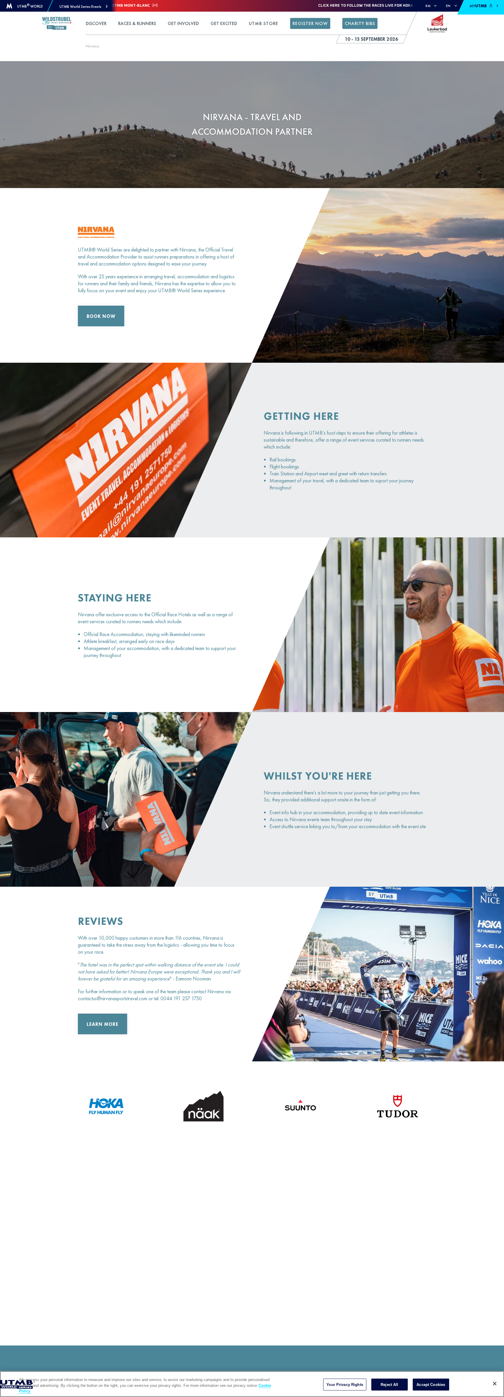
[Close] (494, 1383)
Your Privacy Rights (344, 1384)
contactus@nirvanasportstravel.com (112, 998)
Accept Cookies (430, 1384)
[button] (84, 6)
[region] (252, 1384)
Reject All (389, 1384)
